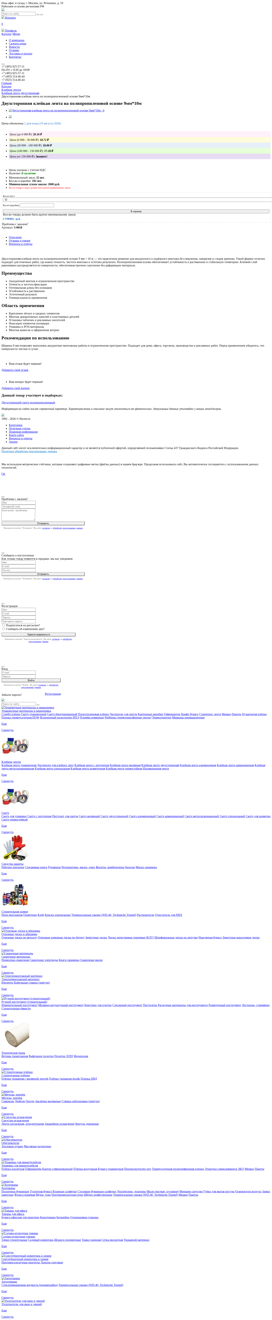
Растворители (145, 914)
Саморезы (7, 1101)
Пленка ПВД (89, 1078)
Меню (16, 33)
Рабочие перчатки (12, 867)
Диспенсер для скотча (123, 714)
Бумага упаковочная (110, 1168)
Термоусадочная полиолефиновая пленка (178, 1168)
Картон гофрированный (57, 1168)
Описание (15, 237)
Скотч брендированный (62, 714)
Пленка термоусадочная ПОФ (20, 717)
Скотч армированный (170, 816)
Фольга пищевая (24, 1194)
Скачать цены (17, 43)
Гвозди (30, 1101)
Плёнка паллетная (12, 1168)
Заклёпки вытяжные (48, 1101)
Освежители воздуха (248, 1191)
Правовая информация (23, 431)
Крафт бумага (189, 714)
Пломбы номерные (92, 717)
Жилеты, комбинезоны (110, 867)
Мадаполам (81, 1056)
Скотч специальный (232, 816)
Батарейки (63, 1217)
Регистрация (53, 693)
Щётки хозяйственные (98, 1194)
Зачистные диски (96, 937)
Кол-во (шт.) (8, 196)
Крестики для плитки (98, 1005)
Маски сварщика (146, 867)
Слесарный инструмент (127, 1005)
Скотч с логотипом (39, 816)
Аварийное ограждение (60, 1123)
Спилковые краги (36, 867)
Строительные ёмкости (16, 1008)
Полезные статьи (19, 428)
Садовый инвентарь (40, 1239)
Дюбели (20, 1101)
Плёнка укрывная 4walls (64, 1078)
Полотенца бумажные (15, 1191)
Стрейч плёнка (10, 714)
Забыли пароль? (11, 694)
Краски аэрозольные (58, 914)
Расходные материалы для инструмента (183, 1005)
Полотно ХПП (63, 1056)
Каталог (6, 33)
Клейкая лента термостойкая (124, 768)
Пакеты (236, 714)
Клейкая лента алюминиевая (198, 765)
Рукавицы (54, 867)
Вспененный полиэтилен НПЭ (59, 717)
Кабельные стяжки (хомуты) (32, 982)
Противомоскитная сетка (67, 1194)
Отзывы (14, 50)
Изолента (7, 982)
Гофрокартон (172, 714)
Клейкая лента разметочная (87, 768)
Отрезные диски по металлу (19, 937)
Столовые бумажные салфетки (97, 1191)
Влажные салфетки (65, 1191)
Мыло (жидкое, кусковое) (163, 1191)
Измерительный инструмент (19, 1005)
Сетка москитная (112, 1239)
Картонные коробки (150, 714)
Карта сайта (16, 435)
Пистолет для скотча (65, 816)
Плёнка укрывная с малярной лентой (24, 1078)
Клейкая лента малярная (125, 765)
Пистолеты (150, 1005)
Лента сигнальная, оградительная (22, 1123)
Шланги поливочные (67, 1239)
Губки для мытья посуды (218, 1191)
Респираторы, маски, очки (78, 867)
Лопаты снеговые (52, 1262)
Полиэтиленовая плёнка (93, 714)
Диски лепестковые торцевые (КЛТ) (131, 937)
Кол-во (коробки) (11, 205)
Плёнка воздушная (85, 1168)
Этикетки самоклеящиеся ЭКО (224, 1168)
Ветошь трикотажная (14, 1056)
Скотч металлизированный (202, 816)
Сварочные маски (91, 960)
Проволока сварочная (15, 960)
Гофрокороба (33, 1168)
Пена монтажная (12, 914)
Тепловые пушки (12, 1146)
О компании (16, 40)
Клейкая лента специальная (52, 768)
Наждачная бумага (210, 937)
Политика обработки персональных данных (29, 451)
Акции (13, 441)
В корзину (136, 211)
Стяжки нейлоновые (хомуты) (81, 1101)
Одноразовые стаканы (84, 1217)
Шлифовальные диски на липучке (176, 937)
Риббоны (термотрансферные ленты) (128, 717)
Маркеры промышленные (188, 717)
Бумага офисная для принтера (20, 1217)
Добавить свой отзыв (14, 370)
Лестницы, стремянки (256, 1005)
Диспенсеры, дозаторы (131, 1191)
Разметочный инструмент (225, 1005)
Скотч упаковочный (33, 714)
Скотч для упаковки (14, 816)
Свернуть (7, 730)
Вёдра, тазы (43, 1194)
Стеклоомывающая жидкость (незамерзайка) (29, 1285)
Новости (14, 46)
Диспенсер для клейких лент (55, 765)
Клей (41, 914)
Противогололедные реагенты (20, 1262)
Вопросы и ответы (20, 243)
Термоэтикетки (161, 717)
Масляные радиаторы (37, 1146)
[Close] (2, 496)
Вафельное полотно (41, 1056)
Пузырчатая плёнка (254, 714)
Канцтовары (48, 1217)
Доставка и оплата (20, 53)
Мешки (226, 714)
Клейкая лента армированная (235, 765)
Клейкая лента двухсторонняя (160, 765)
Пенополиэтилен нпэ (137, 1168)
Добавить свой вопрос (15, 388)
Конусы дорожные (87, 1123)
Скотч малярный (89, 816)
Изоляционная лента (156, 768)
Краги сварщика (69, 960)
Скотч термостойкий (14, 819)
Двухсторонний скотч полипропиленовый (28, 402)
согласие (46, 528)
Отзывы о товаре (19, 240)
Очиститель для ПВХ (168, 914)
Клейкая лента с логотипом (91, 765)
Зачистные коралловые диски (241, 937)
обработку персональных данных (68, 528)
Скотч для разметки (258, 816)
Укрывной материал (136, 1239)
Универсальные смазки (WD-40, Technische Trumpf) (103, 914)
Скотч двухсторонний (114, 816)
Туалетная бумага (41, 1191)
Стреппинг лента (210, 714)
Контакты (15, 56)
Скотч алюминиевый (142, 816)
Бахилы (130, 867)
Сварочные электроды (44, 960)
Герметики (30, 914)
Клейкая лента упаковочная (18, 765)
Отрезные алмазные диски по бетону (61, 937)
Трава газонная (91, 1239)
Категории (15, 425)
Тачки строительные (14, 1239)
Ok (3, 473)
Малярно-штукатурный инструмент (61, 1005)
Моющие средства (191, 1191)
